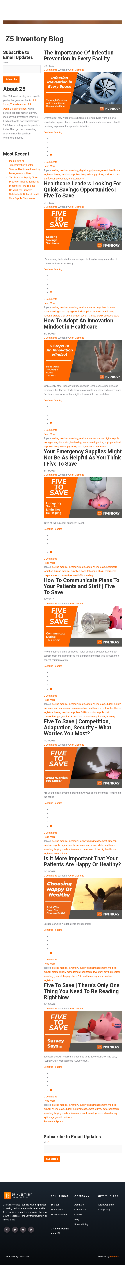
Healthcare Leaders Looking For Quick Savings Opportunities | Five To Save (82, 189)
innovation (98, 438)
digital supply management (93, 170)
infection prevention (56, 178)
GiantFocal (114, 1256)
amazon (112, 841)
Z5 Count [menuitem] (55, 1204)
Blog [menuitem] (76, 1219)
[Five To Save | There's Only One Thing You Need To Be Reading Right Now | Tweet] (51, 1077)
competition (60, 853)
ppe (59, 716)
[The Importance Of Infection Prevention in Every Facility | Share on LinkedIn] (51, 151)
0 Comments (50, 69)
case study (97, 315)
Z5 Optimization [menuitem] (59, 1214)
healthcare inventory (98, 708)
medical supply (52, 845)
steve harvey (110, 1113)
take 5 (81, 446)
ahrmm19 (76, 976)
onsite (71, 178)
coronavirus (73, 315)
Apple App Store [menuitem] (106, 1204)
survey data (97, 845)
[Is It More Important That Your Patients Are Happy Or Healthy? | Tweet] (51, 940)
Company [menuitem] (82, 1196)
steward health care (103, 311)
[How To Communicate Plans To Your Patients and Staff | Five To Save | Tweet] (51, 676)
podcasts (110, 174)
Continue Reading (53, 132)
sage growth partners (60, 1117)
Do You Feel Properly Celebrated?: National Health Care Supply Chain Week (24, 194)
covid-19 (85, 315)
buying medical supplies (67, 174)
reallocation (85, 307)
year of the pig (96, 849)
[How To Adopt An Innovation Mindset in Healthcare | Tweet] (51, 411)
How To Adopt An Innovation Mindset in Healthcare (78, 323)
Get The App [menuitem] (108, 1196)
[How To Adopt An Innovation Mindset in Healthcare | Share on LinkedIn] (51, 419)
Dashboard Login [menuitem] (60, 1230)
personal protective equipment (89, 716)
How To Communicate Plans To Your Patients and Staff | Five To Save (81, 586)
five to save (108, 307)
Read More (49, 166)
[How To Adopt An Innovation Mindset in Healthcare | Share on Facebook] (51, 406)
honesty (111, 716)
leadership (76, 442)
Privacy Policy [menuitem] (81, 1224)
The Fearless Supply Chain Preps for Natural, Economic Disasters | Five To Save (24, 181)
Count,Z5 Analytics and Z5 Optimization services (19, 104)
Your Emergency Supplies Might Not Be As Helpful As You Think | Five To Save (83, 457)
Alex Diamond (76, 69)
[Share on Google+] (51, 147)
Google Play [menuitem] (104, 1209)
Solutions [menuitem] (59, 1196)
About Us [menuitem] (79, 1204)
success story (111, 315)
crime (85, 849)
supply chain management (93, 841)
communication (79, 708)
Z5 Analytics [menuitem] (57, 1209)
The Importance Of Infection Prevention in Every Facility (79, 55)
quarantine (100, 446)
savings (97, 307)
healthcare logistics (54, 311)
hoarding (88, 575)
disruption (64, 442)
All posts (59, 1121)
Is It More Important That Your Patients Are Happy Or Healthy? (82, 861)
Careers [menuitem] (78, 1214)
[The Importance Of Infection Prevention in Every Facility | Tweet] (51, 142)
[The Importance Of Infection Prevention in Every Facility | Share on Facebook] (51, 138)
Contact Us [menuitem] (80, 1209)
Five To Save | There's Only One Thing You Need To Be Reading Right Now (82, 991)
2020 (84, 712)
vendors (89, 446)
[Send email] (51, 155)
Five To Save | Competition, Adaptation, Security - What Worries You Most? (77, 727)
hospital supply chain (92, 174)
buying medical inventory (67, 849)
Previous (48, 1121)
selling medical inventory (65, 170)
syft (46, 1117)
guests (80, 178)
